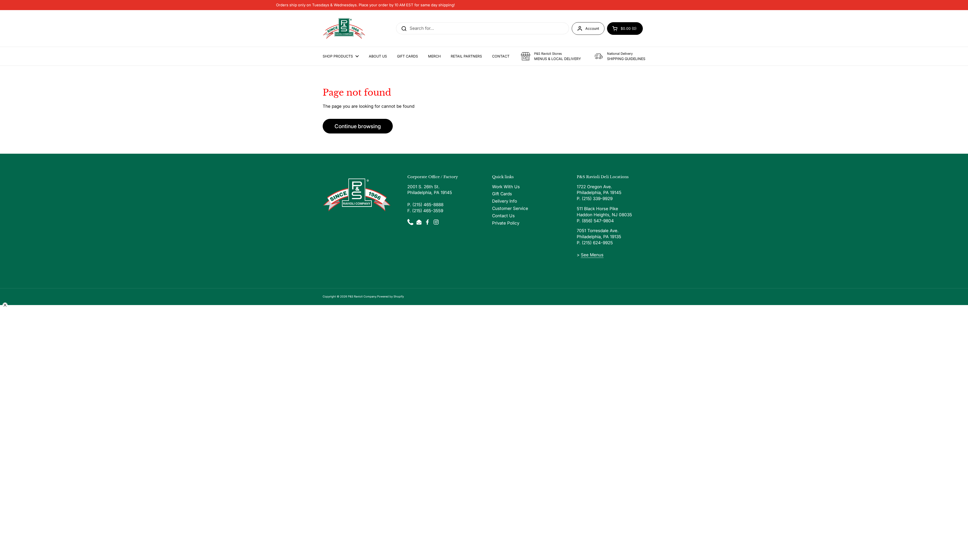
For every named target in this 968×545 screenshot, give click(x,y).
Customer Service (510, 208)
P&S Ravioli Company (362, 296)
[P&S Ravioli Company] (344, 28)
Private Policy (505, 223)
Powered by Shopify (390, 296)
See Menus (592, 254)
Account (592, 28)
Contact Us (503, 215)
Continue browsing (358, 126)
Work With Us (506, 186)
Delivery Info (504, 201)
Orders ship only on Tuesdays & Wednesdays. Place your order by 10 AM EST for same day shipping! (365, 5)
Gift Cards (502, 193)
